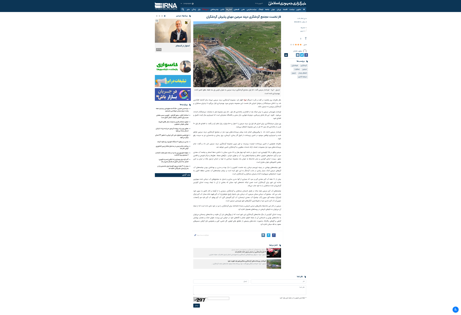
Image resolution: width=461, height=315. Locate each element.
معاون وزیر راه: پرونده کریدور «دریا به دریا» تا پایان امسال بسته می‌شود (172, 129)
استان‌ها (229, 9)
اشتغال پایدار (303, 73)
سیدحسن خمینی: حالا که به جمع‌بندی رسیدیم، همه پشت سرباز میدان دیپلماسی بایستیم (172, 109)
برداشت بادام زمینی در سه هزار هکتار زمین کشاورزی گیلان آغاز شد (172, 147)
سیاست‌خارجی (251, 9)
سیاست (291, 9)
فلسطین (236, 9)
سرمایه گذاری (302, 77)
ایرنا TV (204, 9)
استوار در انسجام (183, 46)
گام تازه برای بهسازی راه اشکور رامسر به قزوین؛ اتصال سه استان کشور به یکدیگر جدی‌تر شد (173, 160)
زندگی (194, 9)
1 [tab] (164, 16)
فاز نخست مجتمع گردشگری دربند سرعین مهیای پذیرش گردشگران (243, 17)
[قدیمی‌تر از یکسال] (274, 253)
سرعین (304, 69)
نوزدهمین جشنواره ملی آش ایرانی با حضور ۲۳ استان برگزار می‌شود (171, 136)
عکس (222, 9)
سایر (188, 9)
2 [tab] (162, 16)
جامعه (267, 9)
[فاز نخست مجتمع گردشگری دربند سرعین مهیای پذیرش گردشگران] (237, 54)
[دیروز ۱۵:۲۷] (173, 31)
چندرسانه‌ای (214, 9)
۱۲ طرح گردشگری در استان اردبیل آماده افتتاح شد (250, 252)
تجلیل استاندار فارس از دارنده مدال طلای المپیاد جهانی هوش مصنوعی (173, 123)
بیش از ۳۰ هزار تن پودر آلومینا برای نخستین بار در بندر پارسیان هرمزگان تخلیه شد (172, 167)
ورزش (279, 9)
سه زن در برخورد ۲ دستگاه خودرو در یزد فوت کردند (172, 142)
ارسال (196, 305)
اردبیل (302, 31)
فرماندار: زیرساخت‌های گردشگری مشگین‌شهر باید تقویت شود (247, 261)
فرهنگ (260, 9)
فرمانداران (295, 65)
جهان (273, 9)
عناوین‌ (298, 9)
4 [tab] (157, 16)
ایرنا (287, 3)
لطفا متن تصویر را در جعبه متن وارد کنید (293, 298)
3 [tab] (159, 16)
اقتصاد (285, 9)
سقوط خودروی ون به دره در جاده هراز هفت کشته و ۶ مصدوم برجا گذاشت (172, 154)
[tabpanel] (173, 35)
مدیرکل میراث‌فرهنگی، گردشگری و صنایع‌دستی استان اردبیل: (248, 250)
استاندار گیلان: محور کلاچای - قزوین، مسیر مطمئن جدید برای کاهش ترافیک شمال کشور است (172, 116)
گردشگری (304, 65)
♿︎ (455, 309)
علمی (243, 9)
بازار (199, 9)
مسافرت (297, 69)
